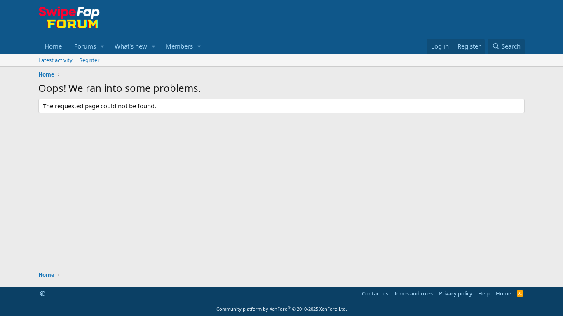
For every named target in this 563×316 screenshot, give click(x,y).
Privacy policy (455, 293)
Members (179, 46)
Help (484, 293)
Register (89, 60)
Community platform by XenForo (281, 309)
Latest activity (55, 60)
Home (53, 46)
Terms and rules (413, 293)
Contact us (375, 293)
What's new (131, 46)
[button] (102, 46)
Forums (85, 46)
